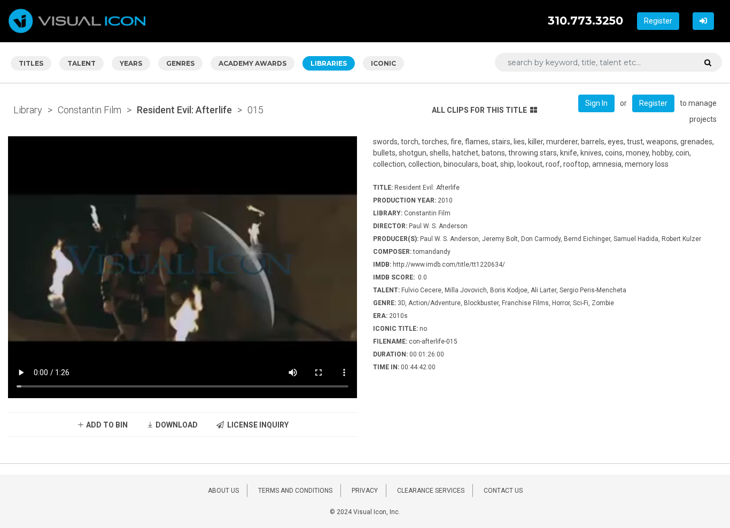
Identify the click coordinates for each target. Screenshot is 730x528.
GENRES (180, 63)
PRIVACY (365, 490)
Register (658, 21)
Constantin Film (89, 109)
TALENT (81, 63)
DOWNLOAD (176, 425)
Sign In (596, 103)
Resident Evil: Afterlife (184, 109)
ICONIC (383, 63)
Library (27, 109)
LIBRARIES (328, 63)
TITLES (31, 63)
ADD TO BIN (106, 425)
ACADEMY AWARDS (252, 63)
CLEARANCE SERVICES (430, 490)
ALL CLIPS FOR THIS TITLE (479, 110)
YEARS (131, 63)
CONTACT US (503, 490)
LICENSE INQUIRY (256, 425)
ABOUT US (223, 490)
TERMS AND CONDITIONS (295, 490)
